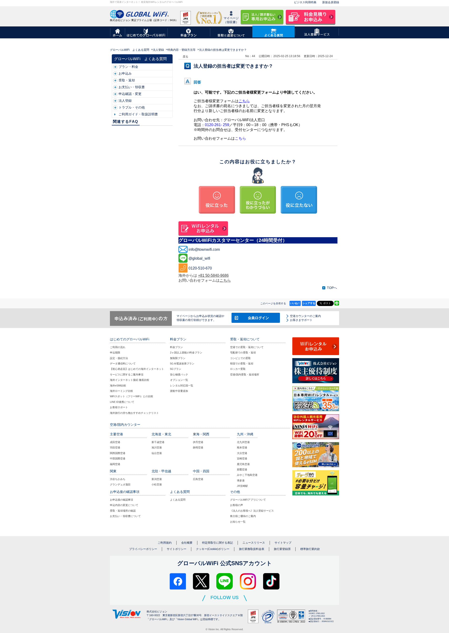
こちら (244, 101)
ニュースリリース (254, 542)
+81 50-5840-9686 (213, 275)
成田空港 (115, 442)
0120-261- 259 (217, 125)
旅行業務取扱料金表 (251, 549)
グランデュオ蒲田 (120, 484)
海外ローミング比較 (121, 390)
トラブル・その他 (132, 107)
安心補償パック (179, 374)
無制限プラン (177, 358)
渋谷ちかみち (117, 479)
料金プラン (176, 347)
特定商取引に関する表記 (217, 542)
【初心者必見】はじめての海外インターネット (137, 368)
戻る (185, 56)
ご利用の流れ (117, 347)
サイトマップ (283, 542)
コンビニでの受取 (240, 358)
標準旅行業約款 (310, 549)
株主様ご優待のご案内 (243, 516)
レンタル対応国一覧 (181, 385)
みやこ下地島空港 (247, 474)
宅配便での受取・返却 (243, 352)
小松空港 (157, 484)
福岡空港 (115, 464)
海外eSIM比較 (118, 385)
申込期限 (115, 352)
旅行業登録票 (282, 549)
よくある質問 (177, 499)
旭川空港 (157, 447)
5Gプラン (175, 368)
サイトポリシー (176, 549)
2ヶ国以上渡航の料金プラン (186, 352)
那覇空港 (242, 469)
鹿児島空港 (243, 464)
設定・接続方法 (119, 358)
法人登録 (158, 49)
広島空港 (198, 479)
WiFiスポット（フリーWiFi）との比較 (131, 396)
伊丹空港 (198, 442)
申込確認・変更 (130, 94)
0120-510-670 (200, 268)
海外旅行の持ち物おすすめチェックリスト (134, 412)
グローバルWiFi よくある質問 (129, 49)
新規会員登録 (330, 2)
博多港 (241, 480)
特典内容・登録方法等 (181, 49)
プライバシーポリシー (143, 549)
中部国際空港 (117, 458)
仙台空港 (157, 453)
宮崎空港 (242, 458)
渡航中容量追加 (179, 390)
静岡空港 (198, 447)
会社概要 (186, 542)
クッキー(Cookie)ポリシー (212, 549)
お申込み (125, 73)
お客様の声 (236, 505)
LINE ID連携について (122, 401)
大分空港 (242, 453)
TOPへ (332, 288)
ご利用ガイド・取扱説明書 (138, 114)
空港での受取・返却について (247, 347)
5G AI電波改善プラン (182, 363)
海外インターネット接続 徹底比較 (129, 379)
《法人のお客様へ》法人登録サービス (252, 510)
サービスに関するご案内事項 (126, 374)
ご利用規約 (165, 542)
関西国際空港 (117, 453)
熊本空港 (242, 447)
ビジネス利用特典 (305, 2)
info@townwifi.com (204, 249)
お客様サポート (119, 407)
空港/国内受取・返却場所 (244, 374)
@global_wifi (199, 258)
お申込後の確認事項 (121, 499)
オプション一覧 (179, 379)
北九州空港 (243, 442)
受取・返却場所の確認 (123, 510)
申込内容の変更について (124, 505)
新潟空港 (157, 479)
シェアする (308, 303)
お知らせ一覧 (238, 521)
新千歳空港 (158, 442)
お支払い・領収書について (125, 516)
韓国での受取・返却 (241, 363)
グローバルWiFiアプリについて (248, 499)
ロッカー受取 (238, 368)
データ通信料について (123, 363)
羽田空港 (115, 447)
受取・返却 (127, 80)
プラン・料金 (128, 67)
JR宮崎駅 (242, 485)
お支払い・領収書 (132, 87)
